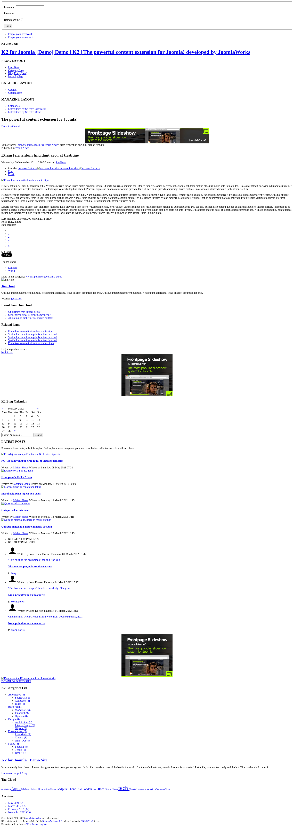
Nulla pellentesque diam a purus (26, 594)
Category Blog (16, 70)
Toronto (132, 789)
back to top (7, 352)
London (12, 267)
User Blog (13, 67)
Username (9, 7)
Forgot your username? (20, 37)
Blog (13, 573)
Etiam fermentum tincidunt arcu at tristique (31, 331)
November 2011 (19, 812)
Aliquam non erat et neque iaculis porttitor (30, 317)
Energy (53, 789)
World (11, 270)
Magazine (28, 144)
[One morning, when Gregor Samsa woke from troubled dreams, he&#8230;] (12, 610)
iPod (79, 788)
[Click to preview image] (25, 180)
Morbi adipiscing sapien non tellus (21, 493)
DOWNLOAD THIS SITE (16, 681)
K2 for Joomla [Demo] (125, 52)
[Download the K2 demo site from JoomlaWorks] (28, 678)
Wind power (160, 789)
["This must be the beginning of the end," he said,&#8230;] (12, 554)
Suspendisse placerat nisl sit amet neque (29, 314)
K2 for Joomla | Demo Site (24, 760)
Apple (16, 789)
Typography (143, 788)
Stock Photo (111, 788)
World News (51, 144)
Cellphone (25, 789)
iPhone (72, 789)
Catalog (12, 89)
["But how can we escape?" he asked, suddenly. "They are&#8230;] (12, 582)
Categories (14, 105)
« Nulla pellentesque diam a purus (44, 276)
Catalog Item (15, 92)
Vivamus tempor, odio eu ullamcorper (30, 566)
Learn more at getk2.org (14, 773)
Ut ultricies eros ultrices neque (24, 311)
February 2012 (18, 809)
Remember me (12, 19)
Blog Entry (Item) (17, 73)
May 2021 (15, 802)
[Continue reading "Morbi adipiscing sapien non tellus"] (21, 486)
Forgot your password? (20, 34)
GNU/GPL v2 (87, 821)
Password (9, 13)
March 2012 (17, 806)
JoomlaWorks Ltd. (33, 818)
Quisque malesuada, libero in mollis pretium (26, 526)
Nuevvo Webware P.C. (52, 821)
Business (39, 144)
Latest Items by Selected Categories (27, 108)
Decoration (44, 788)
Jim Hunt (61, 162)
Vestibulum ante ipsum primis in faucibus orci (32, 334)
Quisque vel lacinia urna (15, 510)
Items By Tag (15, 76)
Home (19, 144)
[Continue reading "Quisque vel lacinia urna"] (15, 503)
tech (123, 788)
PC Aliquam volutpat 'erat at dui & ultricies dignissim (32, 460)
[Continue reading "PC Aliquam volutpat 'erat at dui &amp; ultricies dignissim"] (31, 454)
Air (9, 789)
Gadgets (62, 789)
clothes (34, 788)
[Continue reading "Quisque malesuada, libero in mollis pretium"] (26, 519)
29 (15, 431)
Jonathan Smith (21, 483)
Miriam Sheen (20, 467)
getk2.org (16, 298)
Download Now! (10, 126)
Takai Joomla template (36, 824)
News (95, 789)
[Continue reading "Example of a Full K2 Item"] (17, 470)
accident (4, 789)
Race (101, 789)
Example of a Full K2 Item (16, 477)
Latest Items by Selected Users (24, 112)
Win (152, 788)
